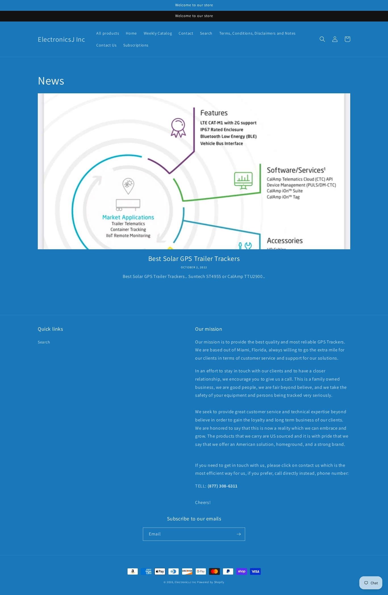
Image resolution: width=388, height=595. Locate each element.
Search (44, 342)
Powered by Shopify (210, 582)
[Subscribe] (238, 534)
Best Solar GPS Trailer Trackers (194, 258)
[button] (322, 39)
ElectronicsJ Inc (186, 582)
